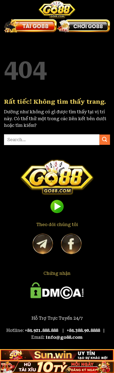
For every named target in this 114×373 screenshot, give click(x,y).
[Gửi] (104, 140)
